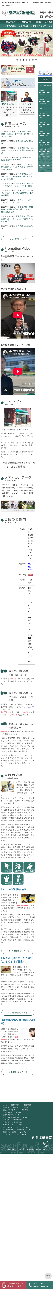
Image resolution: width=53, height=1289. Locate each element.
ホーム (5, 1105)
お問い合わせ (21, 1134)
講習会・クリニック (24, 1129)
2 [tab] (20, 60)
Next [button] (50, 42)
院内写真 (24, 26)
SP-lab (38, 1149)
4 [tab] (26, 60)
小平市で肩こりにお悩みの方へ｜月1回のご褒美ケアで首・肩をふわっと (18, 166)
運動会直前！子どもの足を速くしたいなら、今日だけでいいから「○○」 (17, 218)
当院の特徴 (27, 1105)
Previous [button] (3, 42)
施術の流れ (11, 26)
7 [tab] (36, 60)
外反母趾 (6, 1120)
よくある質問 (23, 1110)
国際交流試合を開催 (9, 1132)
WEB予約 (23, 1132)
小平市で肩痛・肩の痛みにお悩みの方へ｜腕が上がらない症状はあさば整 (17, 209)
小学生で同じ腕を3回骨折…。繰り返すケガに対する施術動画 (17, 150)
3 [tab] (23, 60)
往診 (20, 1125)
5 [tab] (29, 60)
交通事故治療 (17, 1120)
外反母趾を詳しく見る (17, 1012)
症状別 (39, 22)
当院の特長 (27, 22)
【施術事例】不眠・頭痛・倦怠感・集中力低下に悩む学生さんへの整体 (17, 134)
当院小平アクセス (9, 1110)
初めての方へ (12, 22)
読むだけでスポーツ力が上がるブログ (15, 1127)
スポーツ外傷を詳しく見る (18, 951)
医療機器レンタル (9, 1125)
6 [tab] (33, 60)
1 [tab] (17, 60)
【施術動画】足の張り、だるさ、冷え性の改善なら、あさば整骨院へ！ (17, 192)
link (44, 1149)
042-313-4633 (30, 567)
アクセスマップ (39, 26)
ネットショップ (8, 1134)
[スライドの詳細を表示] (26, 43)
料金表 (26, 1107)
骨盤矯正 (26, 1117)
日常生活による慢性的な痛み (12, 1122)
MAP (31, 707)
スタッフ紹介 (7, 1112)
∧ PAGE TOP (48, 1275)
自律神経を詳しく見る (17, 1072)
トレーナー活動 (8, 1129)
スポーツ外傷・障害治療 (11, 1117)
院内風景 (19, 1112)
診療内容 (6, 1107)
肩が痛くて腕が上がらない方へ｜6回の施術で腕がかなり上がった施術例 (18, 176)
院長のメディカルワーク (11, 1115)
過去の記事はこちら (17, 239)
